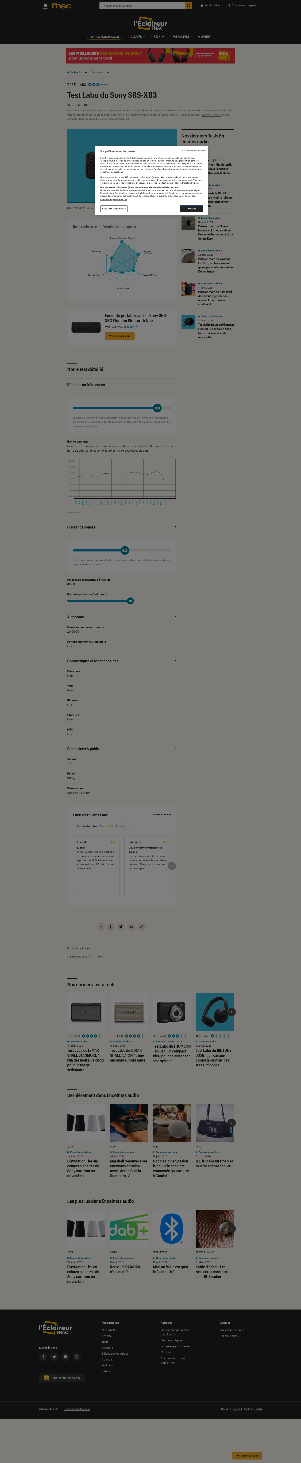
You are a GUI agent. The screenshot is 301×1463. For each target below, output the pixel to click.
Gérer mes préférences (114, 209)
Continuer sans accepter (194, 150)
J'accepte (191, 209)
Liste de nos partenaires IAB (113, 199)
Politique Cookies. (190, 183)
